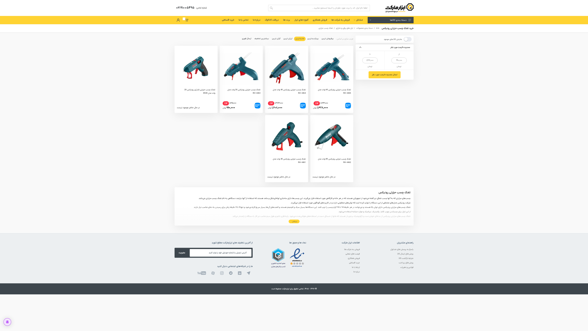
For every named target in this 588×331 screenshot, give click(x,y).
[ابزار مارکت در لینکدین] (239, 273)
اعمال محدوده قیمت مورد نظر (384, 74)
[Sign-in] (178, 20)
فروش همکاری (354, 258)
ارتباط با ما (356, 267)
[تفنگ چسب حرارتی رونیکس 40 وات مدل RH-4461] (286, 137)
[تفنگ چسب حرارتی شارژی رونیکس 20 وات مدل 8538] (196, 67)
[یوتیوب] (201, 273)
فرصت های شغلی (352, 254)
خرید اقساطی (354, 262)
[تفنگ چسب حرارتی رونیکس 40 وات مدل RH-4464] (286, 67)
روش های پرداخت (406, 262)
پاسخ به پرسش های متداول (402, 249)
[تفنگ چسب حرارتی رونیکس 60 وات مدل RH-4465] (332, 67)
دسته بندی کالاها (398, 20)
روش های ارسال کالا (405, 254)
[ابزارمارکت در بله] (248, 273)
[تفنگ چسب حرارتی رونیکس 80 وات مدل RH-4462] (332, 137)
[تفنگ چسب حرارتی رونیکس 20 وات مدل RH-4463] (241, 67)
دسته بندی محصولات (364, 28)
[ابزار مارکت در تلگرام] (231, 273)
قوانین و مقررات (407, 267)
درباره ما (356, 271)
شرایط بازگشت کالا (406, 258)
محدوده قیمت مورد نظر (400, 47)
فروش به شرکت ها (352, 249)
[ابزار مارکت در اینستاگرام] (222, 273)
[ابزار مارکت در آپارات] (213, 273)
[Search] (271, 8)
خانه (377, 28)
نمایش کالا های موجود (393, 39)
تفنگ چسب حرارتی (325, 28)
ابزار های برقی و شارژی (344, 28)
